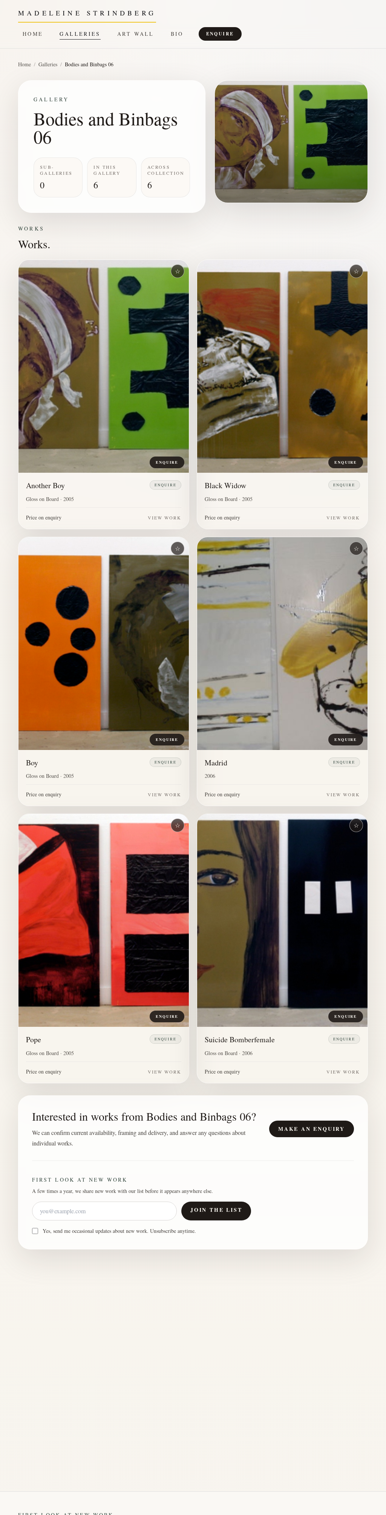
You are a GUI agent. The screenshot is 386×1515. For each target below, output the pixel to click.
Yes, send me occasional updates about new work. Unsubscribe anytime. (119, 1230)
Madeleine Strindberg (87, 12)
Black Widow (225, 485)
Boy (32, 763)
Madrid (216, 763)
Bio (177, 33)
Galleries (80, 33)
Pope (33, 1039)
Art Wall (135, 33)
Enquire (220, 34)
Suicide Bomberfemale (240, 1039)
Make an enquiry (311, 1129)
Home (33, 33)
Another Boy (45, 485)
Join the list (216, 1210)
